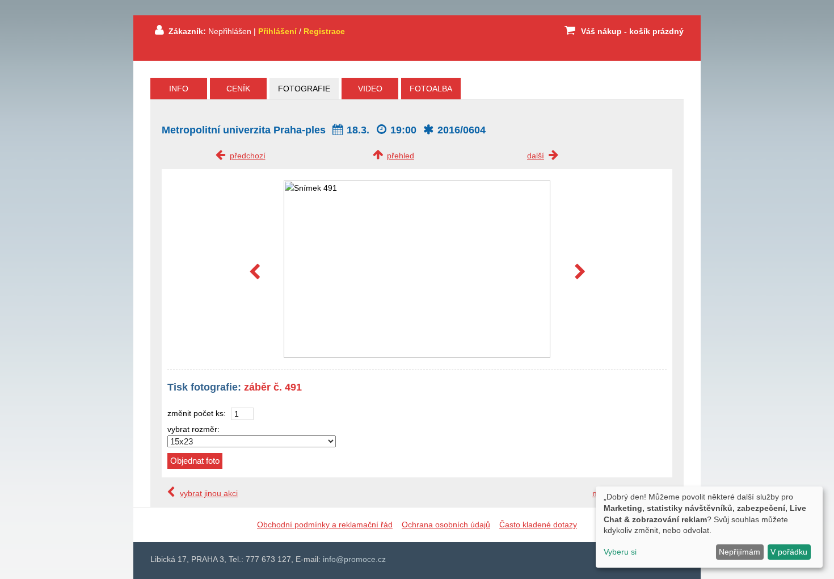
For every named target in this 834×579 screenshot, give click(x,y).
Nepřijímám (739, 551)
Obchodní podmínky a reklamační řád (325, 524)
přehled (400, 155)
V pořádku (788, 551)
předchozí (248, 155)
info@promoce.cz (354, 559)
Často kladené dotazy (538, 524)
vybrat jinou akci (209, 493)
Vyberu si (620, 551)
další (535, 155)
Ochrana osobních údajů (446, 524)
